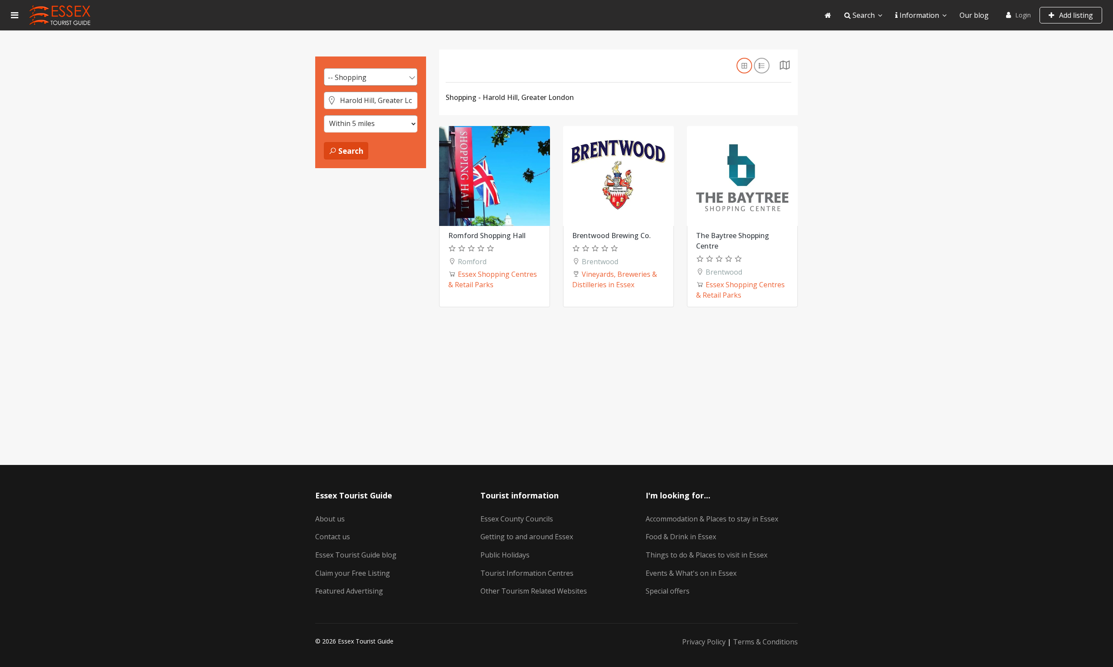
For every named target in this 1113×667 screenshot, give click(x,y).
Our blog (974, 15)
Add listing (1075, 15)
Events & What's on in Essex (691, 573)
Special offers (668, 591)
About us (330, 519)
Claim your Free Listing (352, 573)
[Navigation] (14, 15)
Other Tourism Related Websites (533, 591)
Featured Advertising (349, 591)
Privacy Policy (704, 642)
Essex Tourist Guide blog (356, 555)
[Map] (784, 67)
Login (1023, 15)
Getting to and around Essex (526, 536)
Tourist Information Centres (526, 573)
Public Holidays (505, 555)
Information (918, 15)
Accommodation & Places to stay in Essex (712, 519)
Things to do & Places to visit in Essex (706, 555)
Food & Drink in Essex (681, 536)
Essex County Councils (516, 519)
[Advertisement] (370, 309)
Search (863, 15)
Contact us (332, 536)
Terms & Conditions (765, 642)
